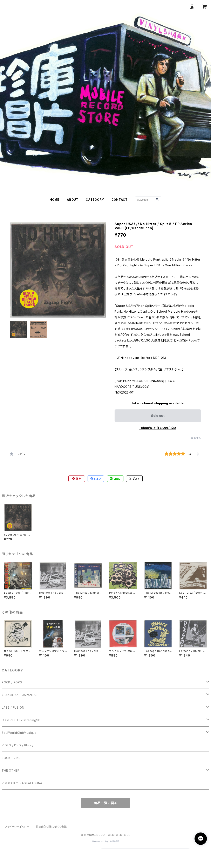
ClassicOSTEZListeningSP (21, 720)
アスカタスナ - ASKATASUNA (22, 783)
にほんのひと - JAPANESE (20, 695)
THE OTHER (11, 770)
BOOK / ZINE (11, 758)
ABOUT (72, 199)
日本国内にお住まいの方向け (157, 428)
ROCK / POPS (12, 682)
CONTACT (119, 199)
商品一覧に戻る (105, 803)
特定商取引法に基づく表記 (51, 826)
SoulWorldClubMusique (19, 732)
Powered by (101, 841)
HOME (54, 199)
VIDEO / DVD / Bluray (18, 745)
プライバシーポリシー (17, 826)
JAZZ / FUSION (13, 707)
